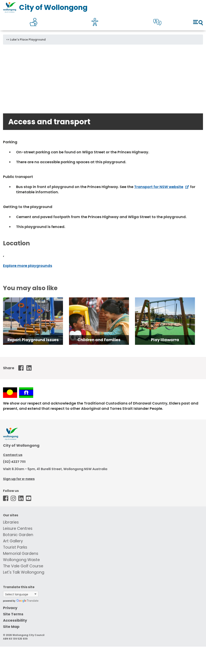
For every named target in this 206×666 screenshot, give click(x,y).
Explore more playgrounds (27, 265)
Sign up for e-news (19, 479)
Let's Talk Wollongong (23, 572)
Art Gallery (13, 541)
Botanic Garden (18, 534)
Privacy (10, 607)
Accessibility (15, 620)
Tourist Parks (15, 547)
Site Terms (13, 614)
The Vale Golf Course (23, 566)
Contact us (12, 455)
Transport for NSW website (158, 186)
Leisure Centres (17, 528)
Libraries (11, 522)
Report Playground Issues (33, 340)
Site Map (11, 626)
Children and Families (99, 340)
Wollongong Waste (21, 559)
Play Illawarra (165, 340)
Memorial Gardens (20, 553)
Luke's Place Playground (28, 40)
